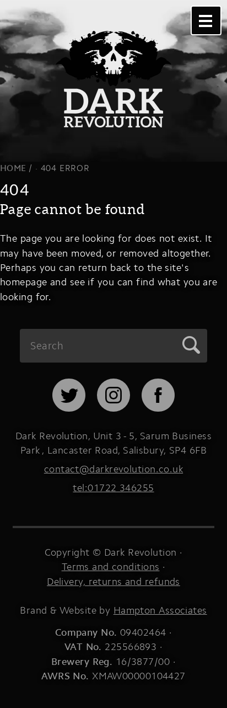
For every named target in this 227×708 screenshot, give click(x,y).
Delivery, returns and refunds (113, 581)
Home (13, 168)
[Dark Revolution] (113, 65)
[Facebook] (158, 408)
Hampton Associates (160, 610)
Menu (206, 20)
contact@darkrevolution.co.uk (113, 469)
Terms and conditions (111, 566)
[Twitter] (68, 408)
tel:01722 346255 (113, 487)
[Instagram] (113, 408)
